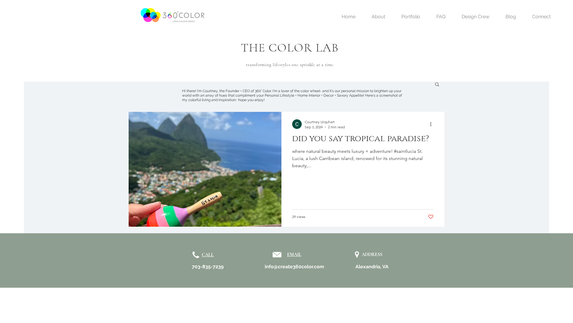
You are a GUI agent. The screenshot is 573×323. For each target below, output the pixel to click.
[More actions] (432, 124)
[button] (437, 85)
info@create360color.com (294, 266)
